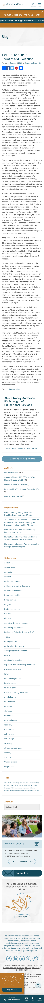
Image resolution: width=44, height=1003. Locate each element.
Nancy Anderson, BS (33, 63)
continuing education (13, 627)
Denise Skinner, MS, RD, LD (15, 484)
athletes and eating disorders (17, 586)
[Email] (21, 68)
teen (30, 790)
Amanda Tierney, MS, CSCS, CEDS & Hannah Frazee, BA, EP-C (19, 478)
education (8, 655)
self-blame (9, 734)
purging (27, 790)
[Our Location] (33, 999)
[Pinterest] (16, 68)
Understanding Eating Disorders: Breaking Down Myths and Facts (18, 513)
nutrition (8, 706)
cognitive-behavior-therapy (16, 623)
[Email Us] (27, 999)
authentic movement (13, 590)
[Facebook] (8, 68)
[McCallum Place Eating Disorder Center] (12, 4)
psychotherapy (10, 720)
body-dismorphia (12, 609)
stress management (12, 748)
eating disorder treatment (15, 651)
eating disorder (10, 641)
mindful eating (10, 697)
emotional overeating (13, 660)
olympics (8, 711)
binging (7, 604)
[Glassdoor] (35, 958)
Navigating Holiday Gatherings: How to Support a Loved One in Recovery (20, 538)
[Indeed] (28, 958)
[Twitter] (12, 68)
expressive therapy (12, 669)
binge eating (15, 783)
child (20, 783)
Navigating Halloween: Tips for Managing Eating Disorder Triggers (21, 545)
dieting (7, 637)
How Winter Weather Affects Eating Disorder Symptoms (19, 530)
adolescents (9, 567)
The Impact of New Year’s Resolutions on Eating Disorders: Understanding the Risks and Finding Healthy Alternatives (21, 522)
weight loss (9, 766)
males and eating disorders (16, 692)
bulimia (7, 613)
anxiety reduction (11, 581)
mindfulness (9, 701)
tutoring (7, 757)
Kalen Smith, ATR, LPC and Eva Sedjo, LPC (21, 489)
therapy (7, 752)
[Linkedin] (15, 958)
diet (24, 783)
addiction (8, 563)
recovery (8, 725)
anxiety (7, 576)
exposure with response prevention (19, 664)
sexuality (8, 743)
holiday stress (10, 683)
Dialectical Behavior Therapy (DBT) (19, 632)
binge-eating (10, 600)
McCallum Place (11, 472)
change (7, 618)
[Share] (4, 68)
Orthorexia (8, 715)
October (13, 63)
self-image (9, 738)
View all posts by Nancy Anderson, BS (20, 448)
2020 (20, 63)
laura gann (21, 790)
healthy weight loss (12, 678)
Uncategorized (14, 389)
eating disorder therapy (14, 646)
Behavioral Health (11, 595)
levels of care (10, 688)
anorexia (8, 572)
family (7, 674)
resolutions (9, 729)
